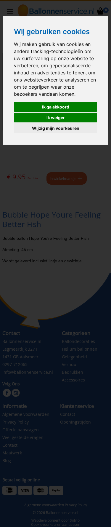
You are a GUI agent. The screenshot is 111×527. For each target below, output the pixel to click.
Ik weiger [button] (55, 117)
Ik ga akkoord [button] (55, 106)
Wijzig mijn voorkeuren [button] (55, 128)
